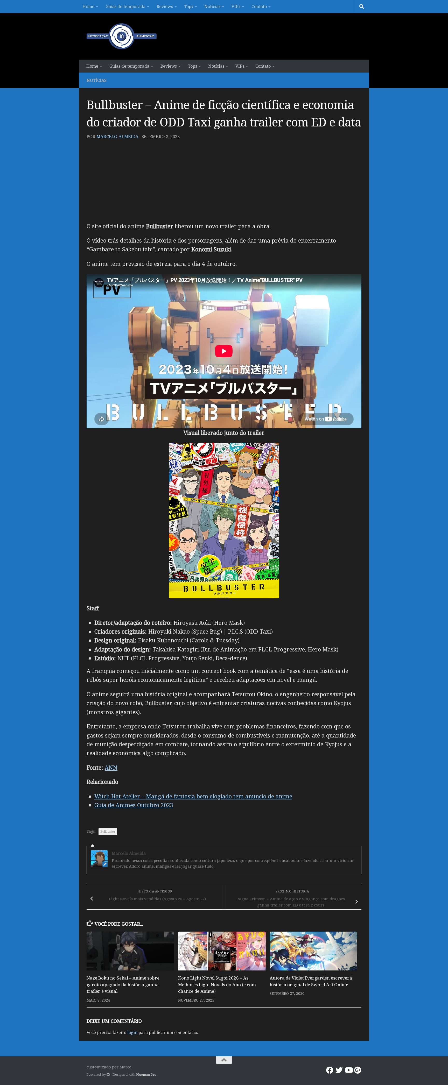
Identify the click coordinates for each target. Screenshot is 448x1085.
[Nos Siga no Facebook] (329, 1070)
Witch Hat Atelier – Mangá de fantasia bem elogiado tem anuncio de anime (193, 796)
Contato (259, 6)
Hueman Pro (146, 1074)
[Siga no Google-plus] (357, 1070)
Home (88, 6)
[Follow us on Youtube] (348, 1070)
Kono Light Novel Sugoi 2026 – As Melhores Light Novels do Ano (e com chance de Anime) (217, 984)
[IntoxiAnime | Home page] (122, 36)
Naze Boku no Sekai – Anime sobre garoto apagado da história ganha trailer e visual (123, 984)
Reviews (165, 6)
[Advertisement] (224, 183)
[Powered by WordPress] (108, 1074)
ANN (111, 767)
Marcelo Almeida (117, 136)
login (132, 1032)
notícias (97, 80)
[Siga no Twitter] (339, 1070)
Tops (188, 6)
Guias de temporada (125, 6)
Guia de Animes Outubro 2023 (133, 805)
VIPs (236, 6)
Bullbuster (107, 831)
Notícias (212, 6)
